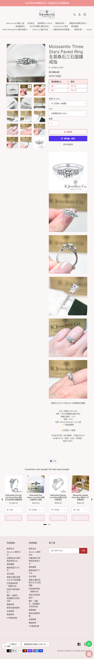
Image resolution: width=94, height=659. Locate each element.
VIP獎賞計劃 (12, 618)
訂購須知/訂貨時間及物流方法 (34, 561)
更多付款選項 (68, 144)
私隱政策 (10, 611)
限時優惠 (10, 564)
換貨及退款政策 (13, 608)
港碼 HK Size (54, 99)
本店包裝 (10, 574)
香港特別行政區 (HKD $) (35, 644)
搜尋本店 (10, 548)
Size (51, 109)
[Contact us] (89, 644)
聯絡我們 (10, 614)
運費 (59, 76)
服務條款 (10, 604)
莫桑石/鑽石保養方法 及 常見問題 (35, 583)
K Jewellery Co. (68, 651)
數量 (51, 119)
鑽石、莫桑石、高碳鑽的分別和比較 (13, 598)
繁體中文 (13, 644)
